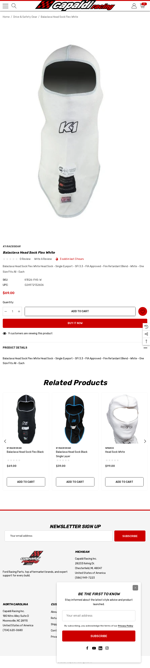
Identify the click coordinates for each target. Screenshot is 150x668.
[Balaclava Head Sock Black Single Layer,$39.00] (75, 418)
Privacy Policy (125, 625)
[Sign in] (134, 5)
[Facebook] (87, 648)
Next (145, 441)
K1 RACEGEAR (11, 246)
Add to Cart (80, 311)
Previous (5, 441)
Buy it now (75, 323)
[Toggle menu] (5, 6)
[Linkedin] (100, 648)
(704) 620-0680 (13, 630)
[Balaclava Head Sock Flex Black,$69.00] (26, 418)
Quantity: (8, 302)
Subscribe (130, 536)
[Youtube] (94, 648)
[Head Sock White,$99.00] (124, 418)
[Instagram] (107, 648)
